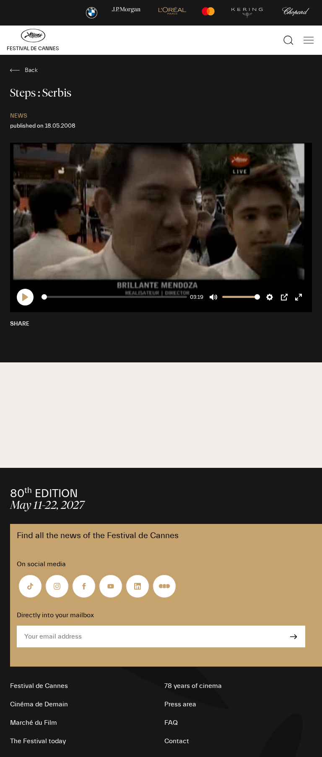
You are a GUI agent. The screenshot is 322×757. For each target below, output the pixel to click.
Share (19, 324)
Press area (180, 704)
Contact (176, 741)
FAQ (171, 722)
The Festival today (38, 741)
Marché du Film (33, 722)
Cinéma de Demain (39, 704)
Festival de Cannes (39, 686)
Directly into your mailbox (55, 615)
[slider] (114, 297)
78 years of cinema (193, 686)
